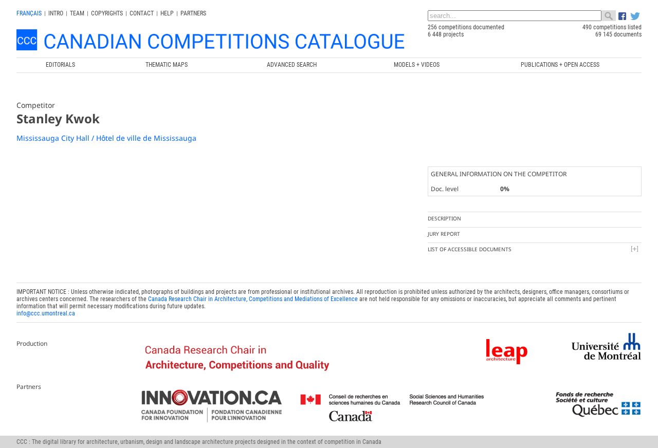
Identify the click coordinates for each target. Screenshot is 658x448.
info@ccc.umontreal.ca (45, 313)
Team (77, 13)
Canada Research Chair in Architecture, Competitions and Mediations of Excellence (253, 299)
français (29, 13)
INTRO (55, 13)
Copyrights (107, 13)
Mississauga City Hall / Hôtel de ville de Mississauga (106, 138)
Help (167, 13)
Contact (142, 13)
